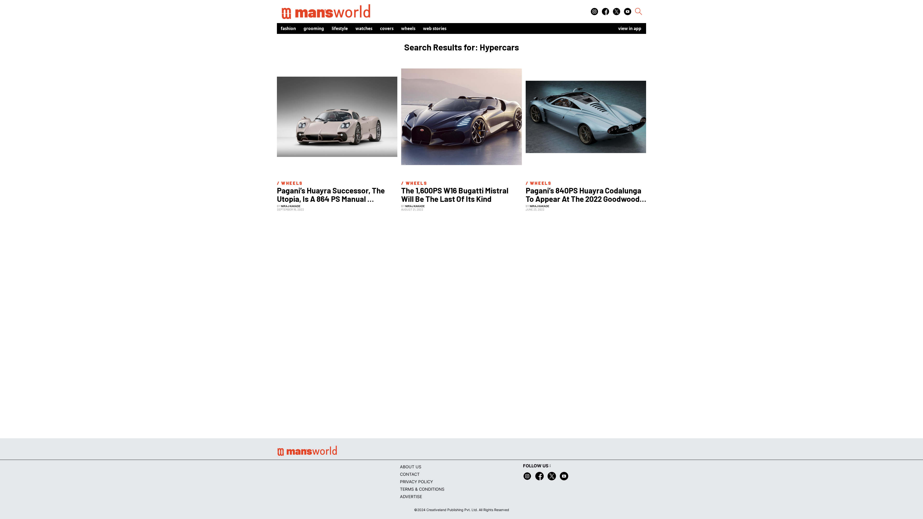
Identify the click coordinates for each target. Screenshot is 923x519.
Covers (386, 28)
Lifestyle (340, 28)
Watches (363, 28)
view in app (629, 28)
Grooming (314, 28)
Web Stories (434, 28)
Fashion (288, 28)
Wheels (408, 28)
